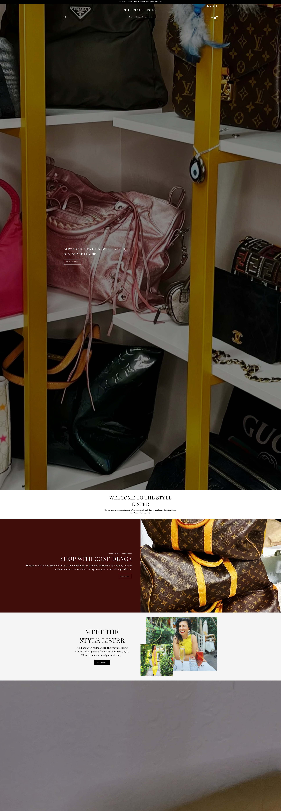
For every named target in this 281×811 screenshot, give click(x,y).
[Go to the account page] (211, 17)
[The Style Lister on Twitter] (211, 6)
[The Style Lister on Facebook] (208, 6)
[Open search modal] (65, 17)
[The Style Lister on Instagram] (213, 6)
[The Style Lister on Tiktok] (216, 6)
